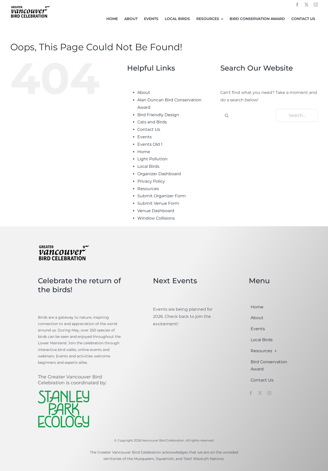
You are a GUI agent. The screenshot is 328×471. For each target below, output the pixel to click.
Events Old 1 (149, 144)
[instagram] (316, 5)
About (143, 92)
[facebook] (297, 5)
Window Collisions (156, 218)
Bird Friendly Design (158, 114)
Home (143, 151)
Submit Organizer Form (161, 195)
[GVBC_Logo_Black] (30, 6)
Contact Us (148, 129)
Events (144, 136)
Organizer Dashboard (159, 173)
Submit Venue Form (158, 203)
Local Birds (148, 166)
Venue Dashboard (155, 210)
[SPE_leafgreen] (63, 392)
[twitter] (306, 5)
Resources (148, 188)
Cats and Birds (152, 122)
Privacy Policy (151, 181)
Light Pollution (152, 158)
